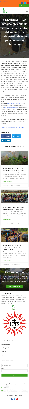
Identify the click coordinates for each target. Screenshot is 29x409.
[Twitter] (25, 3)
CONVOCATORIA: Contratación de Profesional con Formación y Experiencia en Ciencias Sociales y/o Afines (14, 247)
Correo (2, 368)
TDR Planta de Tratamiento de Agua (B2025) (13, 127)
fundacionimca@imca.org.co (15, 103)
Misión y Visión (5, 348)
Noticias (3, 351)
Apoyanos (4, 355)
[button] (26, 10)
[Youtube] (28, 3)
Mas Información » (7, 181)
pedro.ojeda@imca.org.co (11, 107)
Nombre (3, 362)
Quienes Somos (5, 344)
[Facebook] (22, 3)
